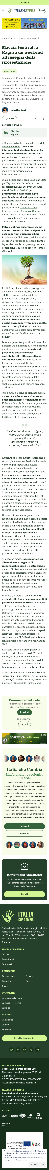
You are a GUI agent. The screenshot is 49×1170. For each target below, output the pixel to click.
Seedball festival (19, 190)
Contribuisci (7, 1019)
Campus (6, 1007)
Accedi (42, 10)
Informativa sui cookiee (19, 1160)
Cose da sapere (9, 976)
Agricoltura (9, 71)
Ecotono (25, 211)
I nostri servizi (8, 959)
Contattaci (7, 964)
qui (39, 683)
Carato (36, 211)
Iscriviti (24, 894)
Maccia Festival (11, 146)
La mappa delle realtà (12, 998)
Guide (5, 986)
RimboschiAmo (10, 211)
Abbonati (24, 826)
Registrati (24, 712)
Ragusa (14, 134)
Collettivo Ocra (28, 207)
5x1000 (5, 1024)
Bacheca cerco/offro (11, 1003)
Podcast (29, 976)
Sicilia (15, 131)
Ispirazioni (7, 981)
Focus (28, 981)
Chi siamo (6, 954)
